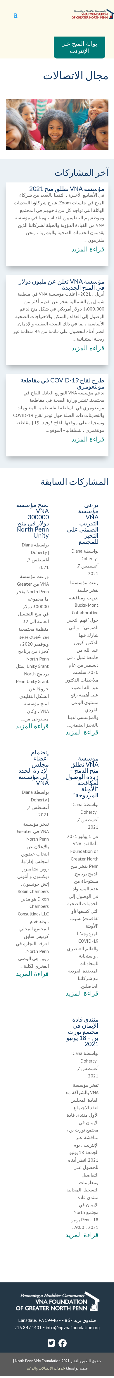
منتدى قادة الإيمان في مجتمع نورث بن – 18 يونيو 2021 (82, 1031)
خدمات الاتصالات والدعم (46, 1368)
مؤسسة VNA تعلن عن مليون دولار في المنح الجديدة (61, 284)
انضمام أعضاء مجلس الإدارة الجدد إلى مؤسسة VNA (33, 767)
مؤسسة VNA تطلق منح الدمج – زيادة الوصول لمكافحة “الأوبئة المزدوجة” (82, 776)
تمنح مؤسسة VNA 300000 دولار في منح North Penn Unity (32, 520)
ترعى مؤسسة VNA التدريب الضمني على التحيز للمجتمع (83, 523)
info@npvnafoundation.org (72, 1327)
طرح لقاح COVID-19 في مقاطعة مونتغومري (62, 383)
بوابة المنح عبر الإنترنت (79, 47)
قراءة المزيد (87, 249)
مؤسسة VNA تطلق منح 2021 (66, 188)
